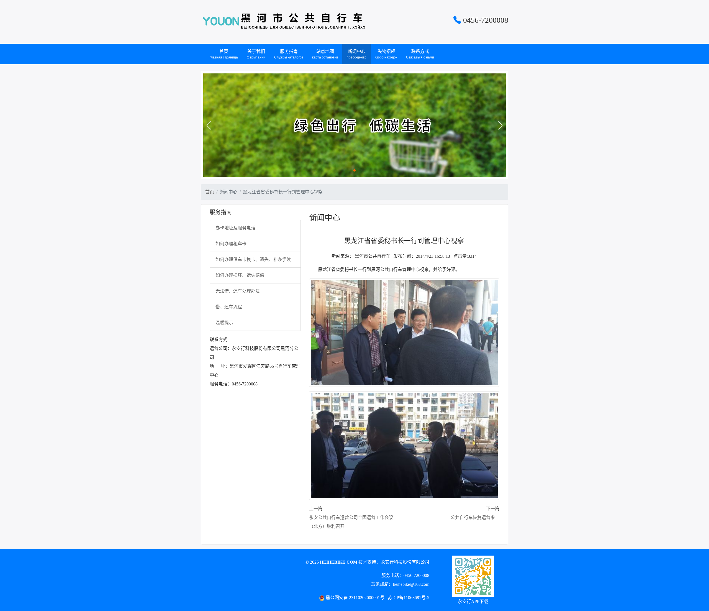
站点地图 (325, 54)
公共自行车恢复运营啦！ (475, 517)
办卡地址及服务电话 (235, 228)
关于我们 (256, 54)
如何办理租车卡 (230, 243)
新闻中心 (356, 54)
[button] (208, 125)
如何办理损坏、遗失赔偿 (239, 275)
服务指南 (288, 54)
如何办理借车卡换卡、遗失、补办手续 (253, 259)
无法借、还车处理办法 (237, 291)
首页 (224, 54)
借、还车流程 (228, 307)
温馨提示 (224, 322)
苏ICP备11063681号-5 (408, 597)
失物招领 (386, 54)
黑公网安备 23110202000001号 (355, 597)
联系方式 (420, 54)
